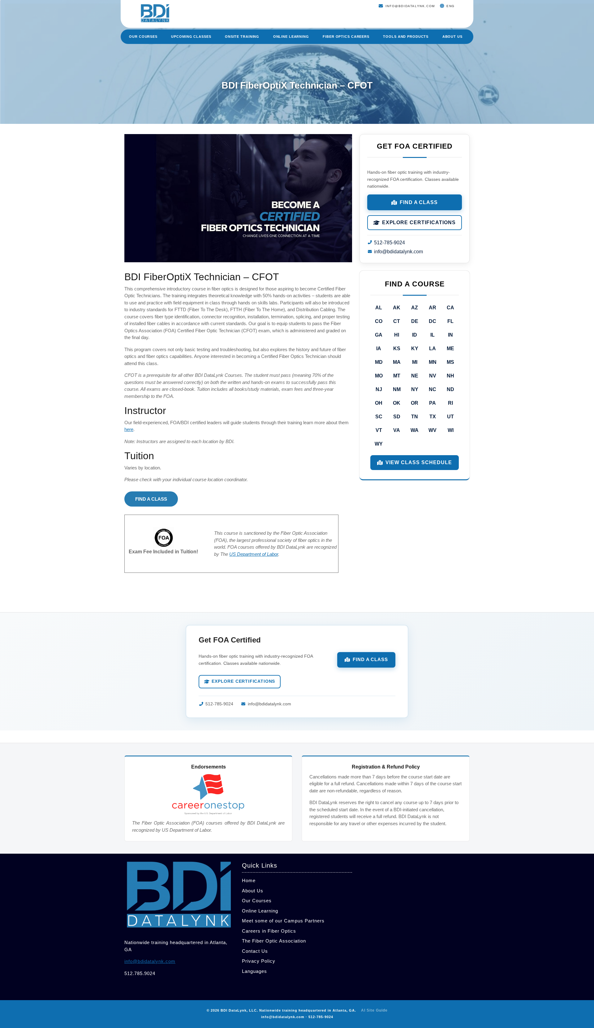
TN (414, 416)
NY (414, 389)
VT (379, 430)
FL (450, 321)
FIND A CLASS (151, 499)
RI (450, 403)
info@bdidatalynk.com (398, 251)
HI (396, 335)
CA (450, 307)
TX (432, 416)
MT (396, 375)
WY (379, 443)
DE (414, 321)
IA (378, 348)
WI (451, 430)
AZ (414, 307)
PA (432, 403)
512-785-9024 (389, 242)
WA (415, 430)
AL (378, 307)
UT (450, 416)
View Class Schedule (418, 462)
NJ (379, 389)
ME (450, 348)
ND (450, 389)
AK (396, 307)
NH (450, 375)
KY (414, 348)
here (128, 429)
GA (378, 335)
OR (414, 403)
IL (432, 335)
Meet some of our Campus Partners (283, 920)
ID (414, 335)
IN (450, 335)
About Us (452, 36)
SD (396, 416)
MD (379, 362)
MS (450, 362)
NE (414, 375)
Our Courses (143, 36)
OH (378, 403)
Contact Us (255, 951)
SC (378, 416)
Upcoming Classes (191, 36)
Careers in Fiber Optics (269, 931)
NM (397, 389)
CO (378, 321)
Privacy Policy (258, 961)
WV (432, 430)
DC (432, 321)
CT (396, 321)
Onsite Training (242, 36)
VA (396, 430)
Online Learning (291, 36)
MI (414, 362)
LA (432, 348)
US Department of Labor (253, 554)
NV (432, 375)
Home (249, 880)
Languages (254, 971)
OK (396, 403)
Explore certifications (419, 222)
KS (396, 348)
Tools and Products (405, 36)
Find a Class (419, 202)
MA (397, 362)
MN (433, 362)
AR (432, 307)
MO (379, 375)
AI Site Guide (374, 1010)
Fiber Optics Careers (346, 36)
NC (432, 389)
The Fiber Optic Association (274, 940)
